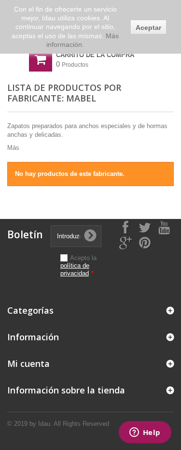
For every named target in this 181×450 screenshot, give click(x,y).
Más (13, 147)
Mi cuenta (28, 363)
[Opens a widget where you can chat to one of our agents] (144, 433)
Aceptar (148, 27)
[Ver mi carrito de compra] (40, 60)
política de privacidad (74, 269)
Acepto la (78, 265)
